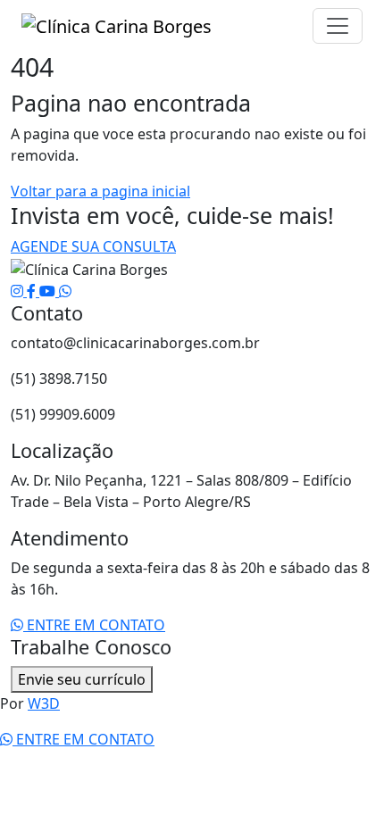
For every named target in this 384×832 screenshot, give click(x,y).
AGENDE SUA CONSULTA (93, 246)
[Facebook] (33, 291)
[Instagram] (19, 291)
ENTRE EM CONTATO (94, 625)
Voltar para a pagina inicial (100, 191)
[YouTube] (49, 291)
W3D (44, 703)
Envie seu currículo (82, 679)
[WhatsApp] (65, 291)
